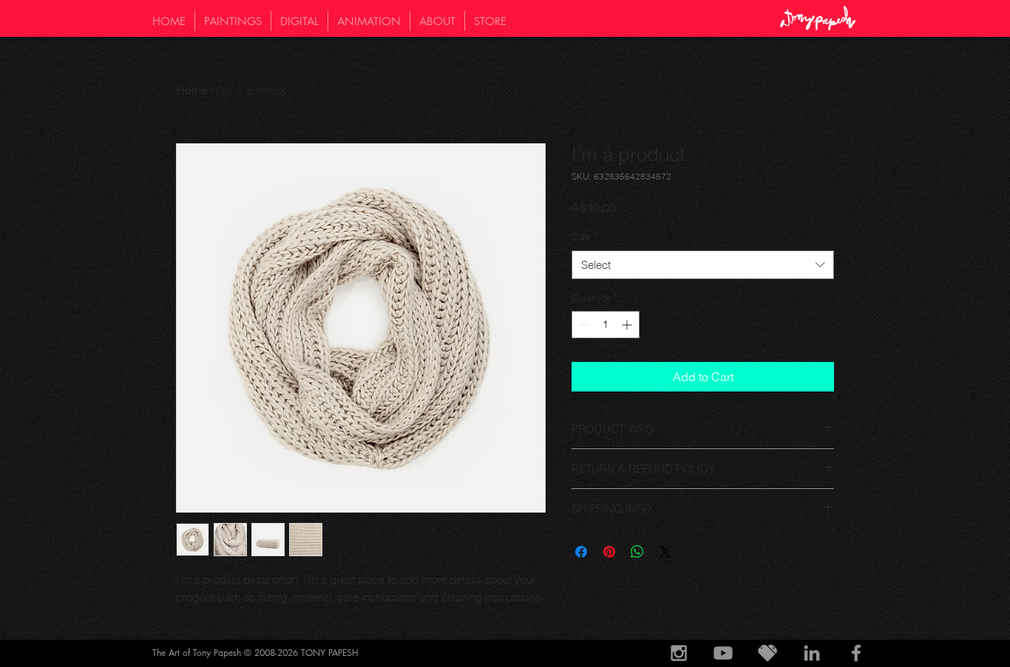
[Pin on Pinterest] (609, 552)
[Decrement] (583, 325)
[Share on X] (665, 552)
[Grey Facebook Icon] (856, 653)
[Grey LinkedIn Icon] (812, 653)
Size (585, 236)
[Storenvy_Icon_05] (767, 653)
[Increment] (628, 325)
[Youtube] (723, 653)
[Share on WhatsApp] (637, 552)
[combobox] (703, 264)
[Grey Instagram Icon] (679, 653)
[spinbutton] (605, 325)
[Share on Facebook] (581, 552)
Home (192, 90)
